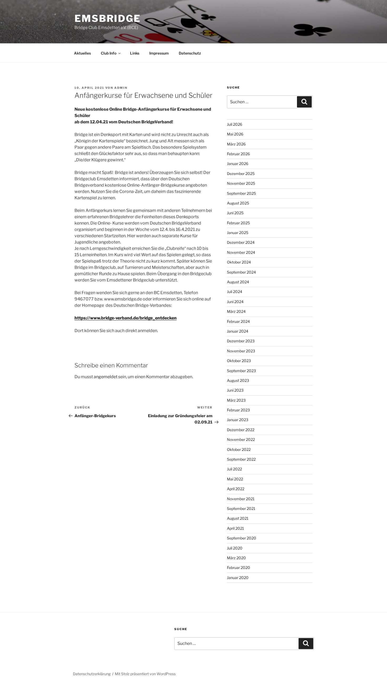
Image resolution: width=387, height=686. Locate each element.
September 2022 (241, 459)
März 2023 (236, 400)
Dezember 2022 (240, 429)
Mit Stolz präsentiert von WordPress (145, 674)
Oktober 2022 (239, 449)
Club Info (108, 53)
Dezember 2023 (241, 341)
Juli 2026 (234, 124)
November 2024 (241, 252)
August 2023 (238, 380)
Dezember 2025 (241, 173)
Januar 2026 (237, 163)
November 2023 (241, 351)
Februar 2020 (238, 567)
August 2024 (238, 282)
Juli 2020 (234, 548)
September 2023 (241, 370)
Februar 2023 (238, 410)
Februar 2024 (238, 321)
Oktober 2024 (239, 262)
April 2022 (235, 488)
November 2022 (241, 439)
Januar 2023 (237, 419)
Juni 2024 (235, 301)
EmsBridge (108, 18)
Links (134, 53)
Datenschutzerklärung (92, 674)
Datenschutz (190, 53)
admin (120, 88)
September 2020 (241, 538)
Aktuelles (82, 53)
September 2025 (241, 193)
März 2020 (236, 558)
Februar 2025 (238, 223)
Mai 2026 (235, 134)
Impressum (159, 53)
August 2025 (238, 203)
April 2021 (235, 528)
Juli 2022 (234, 469)
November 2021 (241, 499)
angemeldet (105, 376)
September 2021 (241, 508)
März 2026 (236, 144)
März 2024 (236, 311)
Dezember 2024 (241, 242)
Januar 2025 (237, 232)
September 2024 (241, 272)
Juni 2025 (235, 213)
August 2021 (238, 518)
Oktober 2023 (239, 360)
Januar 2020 (238, 577)
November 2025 (241, 183)
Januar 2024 (237, 331)
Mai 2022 (235, 479)
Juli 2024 (234, 291)
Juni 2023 (235, 390)
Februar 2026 (238, 154)
